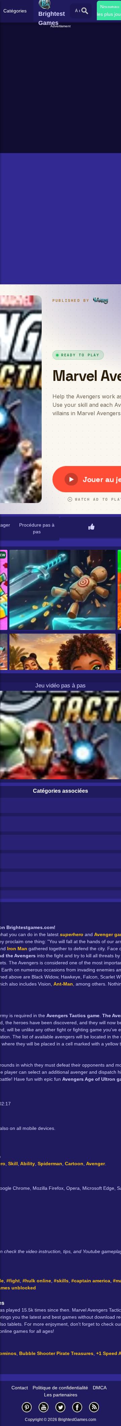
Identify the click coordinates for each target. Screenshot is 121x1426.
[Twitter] (60, 1407)
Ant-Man (63, 984)
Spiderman (50, 1163)
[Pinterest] (27, 1407)
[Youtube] (44, 1407)
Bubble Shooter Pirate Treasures (56, 1353)
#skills (61, 1280)
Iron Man (17, 948)
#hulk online (37, 1280)
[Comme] (91, 527)
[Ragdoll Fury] (62, 590)
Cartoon (74, 1163)
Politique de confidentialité (60, 1387)
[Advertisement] (60, 89)
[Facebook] (77, 1407)
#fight (13, 1280)
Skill (13, 1163)
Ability (27, 1163)
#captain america (90, 1280)
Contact (19, 1387)
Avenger (95, 1163)
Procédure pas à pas (36, 528)
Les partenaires (60, 1394)
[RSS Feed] (94, 1407)
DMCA (100, 1387)
